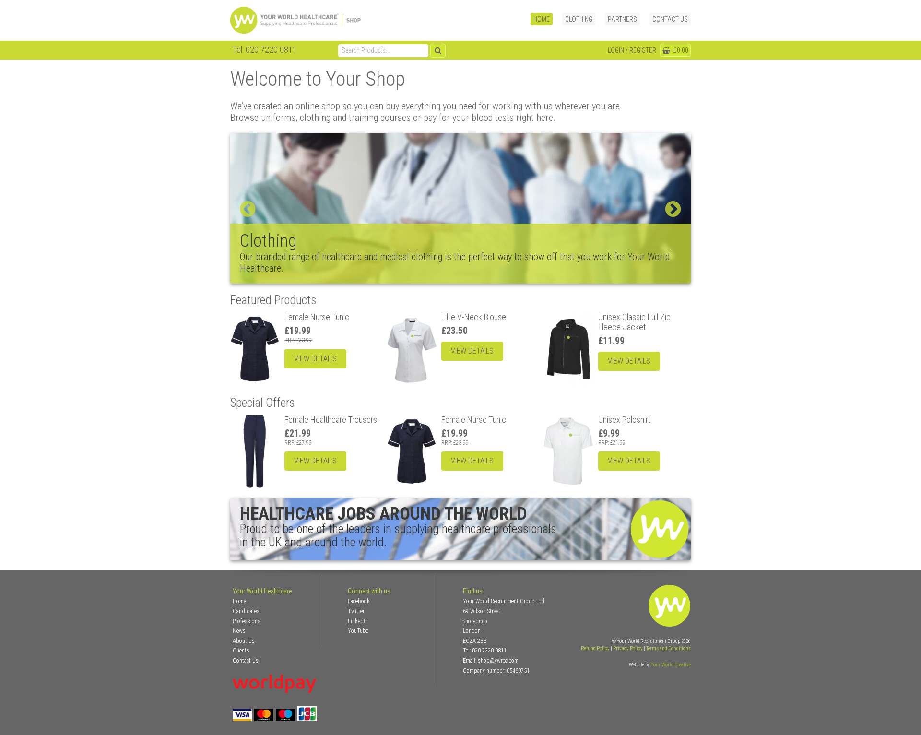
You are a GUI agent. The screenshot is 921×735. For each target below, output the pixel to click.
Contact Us (670, 19)
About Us (244, 641)
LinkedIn (358, 621)
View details (315, 358)
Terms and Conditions (668, 648)
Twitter (356, 611)
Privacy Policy (628, 648)
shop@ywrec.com (498, 660)
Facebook (359, 601)
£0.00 (680, 50)
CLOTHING (578, 19)
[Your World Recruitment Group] (308, 20)
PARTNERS (622, 19)
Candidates (246, 611)
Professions (246, 621)
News (239, 631)
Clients (241, 650)
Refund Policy (595, 648)
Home (541, 19)
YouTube (358, 631)
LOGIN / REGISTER (632, 50)
